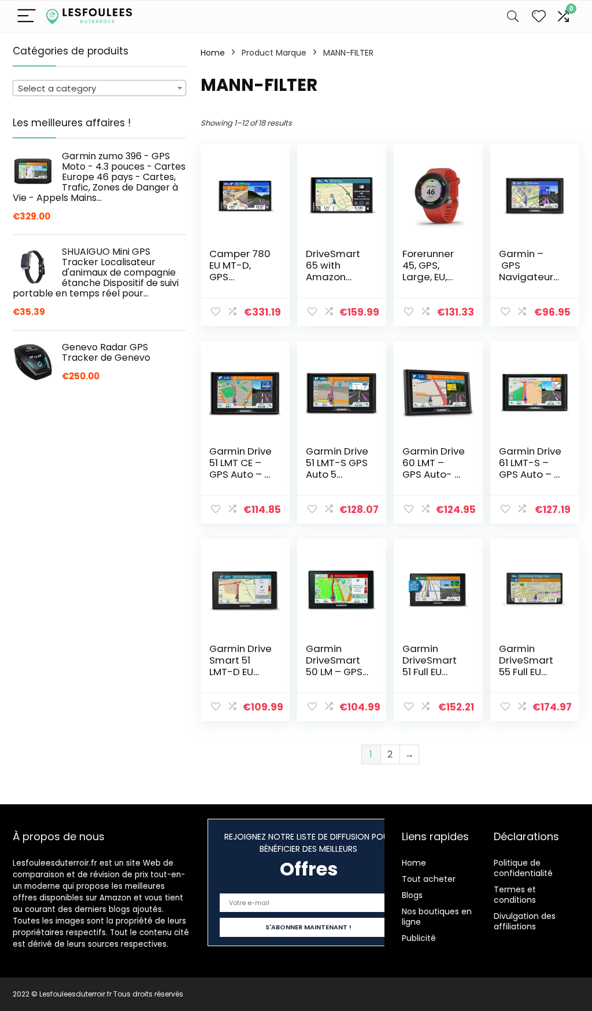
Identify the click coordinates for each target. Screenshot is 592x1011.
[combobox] (99, 88)
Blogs (412, 895)
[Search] (513, 16)
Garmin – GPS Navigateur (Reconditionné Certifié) (530, 277)
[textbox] (99, 88)
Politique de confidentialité (523, 868)
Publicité (419, 938)
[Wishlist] (539, 16)
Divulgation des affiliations (525, 921)
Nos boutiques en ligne (437, 917)
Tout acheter (429, 879)
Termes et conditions (515, 895)
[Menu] (26, 16)
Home (213, 52)
